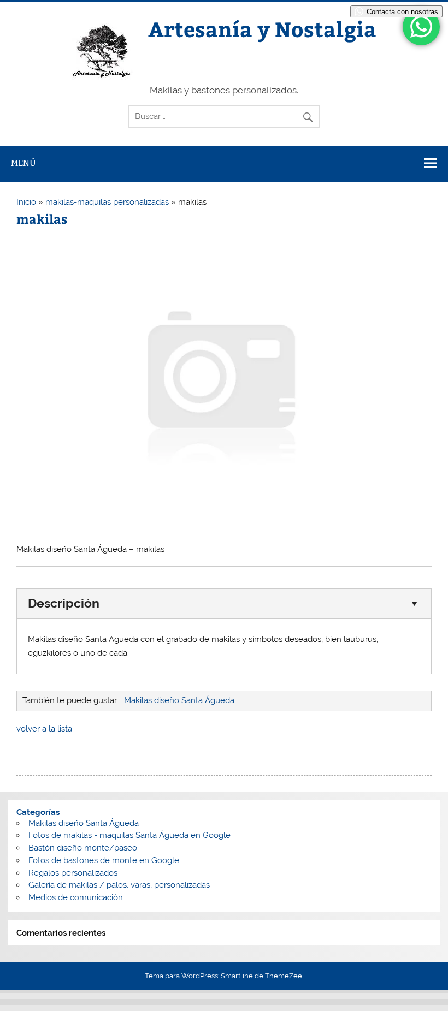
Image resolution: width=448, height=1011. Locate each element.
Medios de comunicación (75, 897)
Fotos (38, 860)
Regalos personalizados (72, 873)
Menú (23, 163)
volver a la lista (44, 729)
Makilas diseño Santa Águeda (179, 700)
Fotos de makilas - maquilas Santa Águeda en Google (129, 835)
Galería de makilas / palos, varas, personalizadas (119, 885)
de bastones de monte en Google (115, 860)
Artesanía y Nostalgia (262, 29)
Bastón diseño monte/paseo (82, 848)
